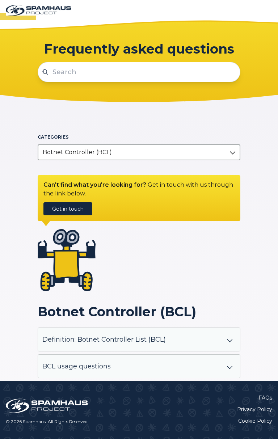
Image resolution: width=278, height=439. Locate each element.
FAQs (265, 397)
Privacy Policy (254, 409)
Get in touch (68, 209)
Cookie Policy (255, 421)
